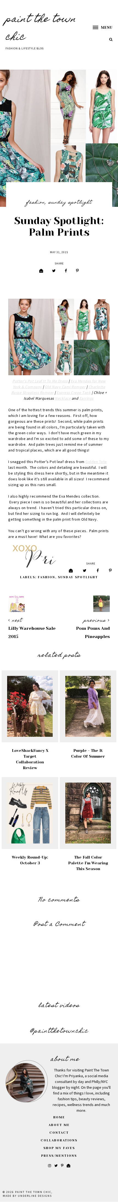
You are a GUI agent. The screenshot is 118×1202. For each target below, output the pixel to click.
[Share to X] (54, 271)
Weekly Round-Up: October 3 (30, 860)
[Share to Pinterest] (77, 271)
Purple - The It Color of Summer (88, 753)
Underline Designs (35, 1196)
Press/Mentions (59, 1156)
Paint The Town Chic (33, 1192)
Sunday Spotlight (70, 203)
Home (59, 1117)
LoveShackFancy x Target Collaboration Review (30, 759)
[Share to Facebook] (66, 271)
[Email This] (41, 271)
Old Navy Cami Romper (65, 387)
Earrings (86, 398)
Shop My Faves (59, 1148)
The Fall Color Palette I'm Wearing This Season (88, 863)
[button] (100, 27)
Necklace (63, 398)
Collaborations (59, 1140)
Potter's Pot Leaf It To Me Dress (40, 381)
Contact (59, 1133)
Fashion (35, 203)
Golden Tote (96, 461)
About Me (59, 1125)
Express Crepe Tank (74, 392)
